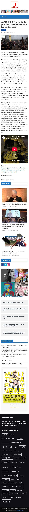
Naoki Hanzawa (14, 482)
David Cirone (14, 32)
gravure (6, 462)
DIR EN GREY (14, 450)
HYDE (13, 466)
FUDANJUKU (23, 458)
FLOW (16, 458)
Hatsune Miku (22, 462)
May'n (12, 479)
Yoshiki (6, 501)
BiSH (16, 447)
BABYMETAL (16, 442)
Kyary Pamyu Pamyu (10, 476)
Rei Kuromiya (17, 486)
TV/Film (3, 29)
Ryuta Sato (13, 490)
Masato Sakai (6, 479)
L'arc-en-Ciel (21, 475)
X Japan (11, 497)
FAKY (4, 458)
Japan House (10, 179)
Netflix (20, 482)
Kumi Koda (15, 471)
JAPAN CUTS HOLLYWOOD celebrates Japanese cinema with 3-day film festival (13, 252)
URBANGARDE (15, 493)
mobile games (6, 482)
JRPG (20, 467)
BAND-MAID (7, 447)
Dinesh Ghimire (20, 510)
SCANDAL (19, 490)
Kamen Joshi (5, 471)
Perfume (6, 486)
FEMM (10, 458)
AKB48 (5, 435)
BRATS (22, 447)
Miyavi (18, 479)
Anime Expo (11, 435)
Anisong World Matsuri (9, 438)
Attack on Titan (5, 442)
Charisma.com (6, 450)
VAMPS (24, 493)
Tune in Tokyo (6, 493)
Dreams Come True (7, 454)
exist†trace (17, 454)
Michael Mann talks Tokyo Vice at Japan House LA (14, 204)
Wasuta (5, 497)
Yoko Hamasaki (18, 497)
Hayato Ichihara (5, 467)
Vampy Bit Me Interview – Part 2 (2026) (11, 363)
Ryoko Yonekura (6, 490)
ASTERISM (20, 438)
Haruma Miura (14, 462)
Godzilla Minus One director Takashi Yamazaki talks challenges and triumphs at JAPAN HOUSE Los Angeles (13, 226)
